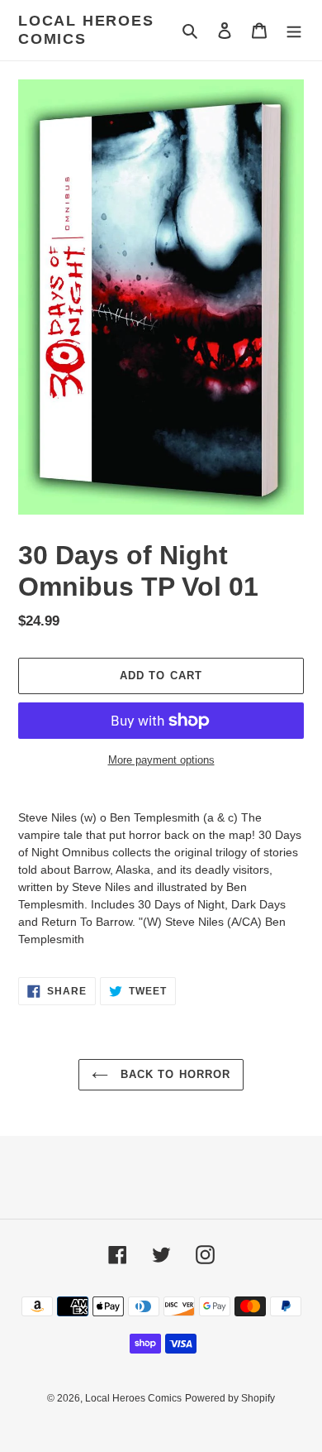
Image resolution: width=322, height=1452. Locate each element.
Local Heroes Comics (86, 29)
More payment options (161, 760)
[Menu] (294, 30)
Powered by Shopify (230, 1398)
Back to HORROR (173, 1074)
